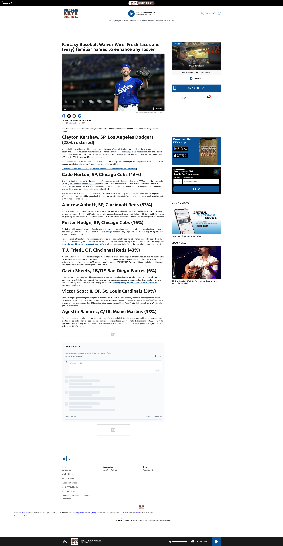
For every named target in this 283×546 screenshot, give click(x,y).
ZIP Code (176, 178)
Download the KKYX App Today (186, 236)
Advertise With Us (162, 21)
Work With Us (67, 474)
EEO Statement (68, 479)
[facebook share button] (63, 116)
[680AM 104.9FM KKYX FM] (141, 3)
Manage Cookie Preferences (23, 516)
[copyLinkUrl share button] (79, 116)
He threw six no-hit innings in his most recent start (130, 152)
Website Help (148, 470)
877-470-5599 (197, 88)
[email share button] (74, 116)
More (172, 21)
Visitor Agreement (78, 513)
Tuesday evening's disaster (108, 232)
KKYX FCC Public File (70, 487)
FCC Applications (69, 491)
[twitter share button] (69, 116)
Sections (6, 3)
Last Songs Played (115, 21)
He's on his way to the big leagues (84, 184)
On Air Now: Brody (196, 66)
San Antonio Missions (146, 21)
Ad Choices (124, 513)
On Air (125, 21)
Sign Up (196, 189)
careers (138, 513)
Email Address (188, 178)
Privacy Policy (91, 513)
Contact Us (66, 470)
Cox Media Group (24, 513)
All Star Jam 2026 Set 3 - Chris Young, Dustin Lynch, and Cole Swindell (195, 282)
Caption (158, 109)
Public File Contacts (69, 483)
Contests (133, 21)
